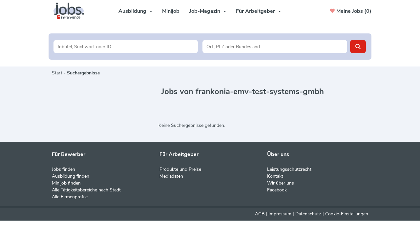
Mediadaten (171, 176)
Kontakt (275, 176)
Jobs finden (63, 169)
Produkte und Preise (180, 169)
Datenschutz (308, 214)
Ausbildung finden (70, 176)
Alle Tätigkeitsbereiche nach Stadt (86, 190)
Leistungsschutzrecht (289, 169)
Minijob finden (66, 183)
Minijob (170, 11)
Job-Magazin (204, 11)
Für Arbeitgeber (255, 11)
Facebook (277, 190)
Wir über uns (280, 183)
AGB (259, 214)
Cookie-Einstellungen (346, 214)
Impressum (279, 214)
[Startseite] (71, 11)
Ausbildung (132, 11)
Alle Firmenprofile (70, 197)
